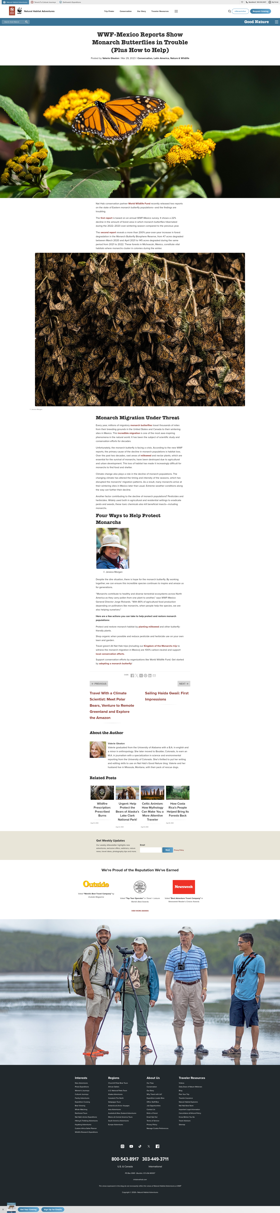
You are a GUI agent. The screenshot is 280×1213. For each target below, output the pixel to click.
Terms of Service (153, 1120)
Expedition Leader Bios (155, 1098)
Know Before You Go (187, 1117)
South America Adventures (118, 1120)
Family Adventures (82, 1098)
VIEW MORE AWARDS (140, 911)
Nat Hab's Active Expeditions (86, 1117)
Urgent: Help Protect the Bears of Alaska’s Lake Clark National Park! (127, 811)
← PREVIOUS (98, 683)
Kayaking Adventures (83, 1124)
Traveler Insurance (186, 1098)
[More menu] (176, 11)
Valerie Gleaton (110, 58)
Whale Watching (81, 1109)
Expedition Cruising (82, 1102)
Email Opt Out (152, 1117)
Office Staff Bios (153, 1102)
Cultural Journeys (81, 1094)
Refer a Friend (152, 1113)
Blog (180, 1090)
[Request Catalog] (28, 1209)
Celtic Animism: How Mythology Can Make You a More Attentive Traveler (153, 811)
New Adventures (81, 1083)
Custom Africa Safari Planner (86, 1128)
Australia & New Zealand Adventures (122, 1113)
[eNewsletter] (53, 1209)
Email (142, 844)
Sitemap (182, 1124)
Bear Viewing (80, 1105)
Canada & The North (116, 1098)
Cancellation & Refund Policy (190, 1113)
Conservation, (145, 58)
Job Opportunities (153, 1105)
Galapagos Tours (114, 1102)
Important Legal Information (189, 1109)
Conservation (152, 1086)
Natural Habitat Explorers (188, 1102)
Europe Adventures (115, 1124)
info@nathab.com (140, 1180)
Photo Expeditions (82, 1086)
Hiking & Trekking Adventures (86, 1120)
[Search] (229, 11)
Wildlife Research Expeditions (86, 1132)
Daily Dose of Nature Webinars (190, 1086)
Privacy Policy (179, 850)
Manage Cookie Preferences (157, 1128)
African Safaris (113, 1086)
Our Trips (150, 1083)
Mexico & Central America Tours (120, 1117)
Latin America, (162, 58)
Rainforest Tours (81, 1113)
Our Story (150, 1090)
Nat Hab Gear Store (186, 1105)
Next (168, 849)
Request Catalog (261, 11)
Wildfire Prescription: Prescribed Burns (102, 809)
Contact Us (151, 1109)
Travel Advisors (184, 1120)
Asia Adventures (114, 1109)
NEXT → (184, 683)
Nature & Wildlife (179, 58)
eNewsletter (240, 11)
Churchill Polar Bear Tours (118, 1083)
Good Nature (256, 22)
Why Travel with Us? (154, 1094)
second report (108, 232)
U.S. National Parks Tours (117, 1090)
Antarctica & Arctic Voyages (118, 1105)
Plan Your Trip (184, 1094)
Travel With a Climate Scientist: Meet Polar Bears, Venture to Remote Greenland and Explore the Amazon (112, 705)
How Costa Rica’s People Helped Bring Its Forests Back (178, 809)
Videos (181, 1083)
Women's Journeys (82, 1090)
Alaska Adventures (115, 1094)
